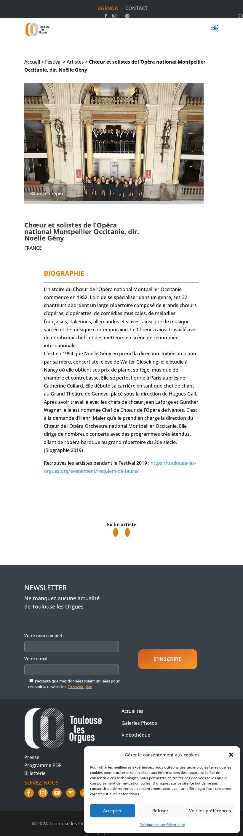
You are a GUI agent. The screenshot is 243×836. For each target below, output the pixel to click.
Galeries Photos (139, 723)
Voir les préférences (210, 811)
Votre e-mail (36, 658)
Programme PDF (42, 765)
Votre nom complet (43, 635)
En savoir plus (80, 686)
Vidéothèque (136, 735)
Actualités (132, 711)
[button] (231, 755)
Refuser (160, 811)
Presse (31, 757)
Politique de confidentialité (162, 824)
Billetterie (35, 773)
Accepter (112, 811)
